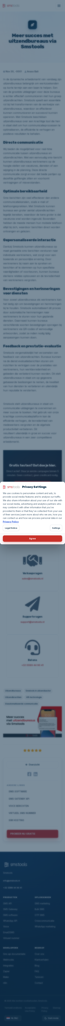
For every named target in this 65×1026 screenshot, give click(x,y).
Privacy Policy (11, 521)
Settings (56, 528)
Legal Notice (11, 528)
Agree (32, 538)
